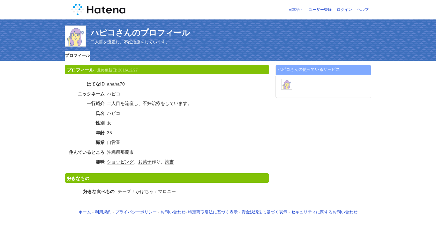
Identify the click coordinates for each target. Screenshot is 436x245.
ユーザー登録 (320, 9)
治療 (156, 103)
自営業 (113, 142)
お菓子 (145, 161)
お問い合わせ (173, 212)
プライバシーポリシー (136, 212)
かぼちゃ (145, 191)
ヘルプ (363, 9)
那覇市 (127, 152)
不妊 (147, 103)
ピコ (115, 113)
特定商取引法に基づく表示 (213, 212)
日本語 (294, 9)
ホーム (85, 212)
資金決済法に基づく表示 (264, 212)
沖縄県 (113, 152)
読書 (169, 161)
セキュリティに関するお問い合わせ (324, 212)
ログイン (344, 9)
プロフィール (77, 55)
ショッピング (120, 161)
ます (182, 103)
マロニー (167, 191)
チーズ (124, 191)
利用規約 (103, 212)
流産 (129, 103)
